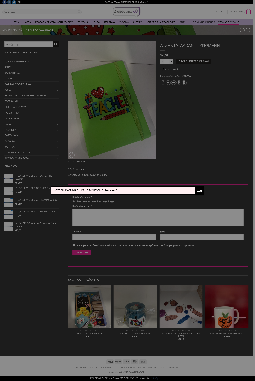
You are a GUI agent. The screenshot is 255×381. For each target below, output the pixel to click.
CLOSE (199, 191)
